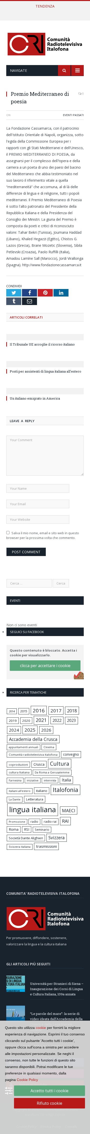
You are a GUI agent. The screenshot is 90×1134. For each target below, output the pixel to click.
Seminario (42, 829)
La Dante (14, 799)
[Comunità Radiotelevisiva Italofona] (45, 43)
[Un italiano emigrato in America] (45, 388)
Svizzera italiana (19, 846)
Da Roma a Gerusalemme (52, 772)
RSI (26, 829)
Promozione (17, 821)
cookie (41, 1028)
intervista (50, 780)
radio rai (50, 821)
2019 (13, 720)
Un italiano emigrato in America (35, 398)
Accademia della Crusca (33, 739)
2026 (46, 730)
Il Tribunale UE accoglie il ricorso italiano (42, 344)
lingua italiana (32, 809)
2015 (23, 711)
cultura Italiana (19, 772)
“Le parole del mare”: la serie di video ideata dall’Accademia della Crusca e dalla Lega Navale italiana (46, 11)
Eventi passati (73, 115)
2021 (41, 720)
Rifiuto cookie (49, 1103)
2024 (14, 730)
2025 (30, 730)
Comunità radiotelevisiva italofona (33, 754)
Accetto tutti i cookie (49, 1090)
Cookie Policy (27, 1080)
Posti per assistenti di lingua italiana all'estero (45, 371)
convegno (71, 754)
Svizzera (56, 837)
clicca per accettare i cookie (45, 665)
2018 (72, 711)
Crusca (39, 764)
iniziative (32, 780)
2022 (57, 720)
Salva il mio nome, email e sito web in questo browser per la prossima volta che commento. (42, 535)
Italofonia (65, 790)
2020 (26, 720)
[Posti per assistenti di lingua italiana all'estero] (45, 361)
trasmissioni (46, 846)
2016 (39, 710)
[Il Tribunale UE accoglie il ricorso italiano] (45, 334)
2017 (56, 710)
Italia (66, 780)
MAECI (68, 810)
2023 (71, 720)
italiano (41, 790)
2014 (12, 711)
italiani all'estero (19, 791)
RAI (65, 821)
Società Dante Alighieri (26, 838)
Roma (13, 829)
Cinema (49, 747)
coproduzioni (18, 764)
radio (34, 821)
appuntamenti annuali (23, 747)
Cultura (59, 763)
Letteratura (34, 799)
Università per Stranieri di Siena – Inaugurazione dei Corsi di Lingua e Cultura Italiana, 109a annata (57, 988)
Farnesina (15, 780)
